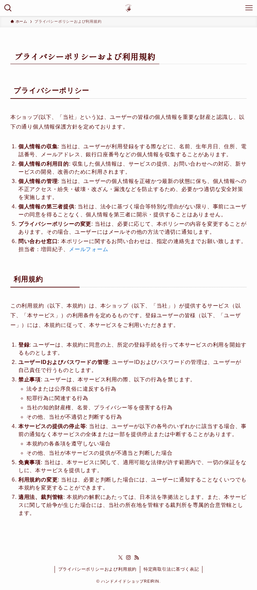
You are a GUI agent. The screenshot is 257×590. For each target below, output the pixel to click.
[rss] (137, 558)
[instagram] (128, 558)
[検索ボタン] (8, 8)
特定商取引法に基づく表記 (171, 569)
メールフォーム (88, 249)
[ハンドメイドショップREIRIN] (128, 8)
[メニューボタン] (249, 8)
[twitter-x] (120, 558)
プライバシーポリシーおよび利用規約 (97, 569)
